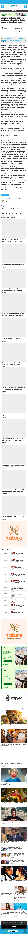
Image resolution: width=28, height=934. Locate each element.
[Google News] (24, 31)
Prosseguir (14, 926)
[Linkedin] (16, 198)
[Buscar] (25, 6)
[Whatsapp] (3, 31)
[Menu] (2, 6)
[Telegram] (19, 31)
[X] (14, 31)
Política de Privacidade (19, 924)
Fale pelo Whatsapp (13, 931)
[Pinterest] (19, 198)
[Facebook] (8, 31)
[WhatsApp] (6, 931)
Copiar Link (5, 195)
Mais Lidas (5, 545)
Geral (14, 11)
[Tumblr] (23, 198)
